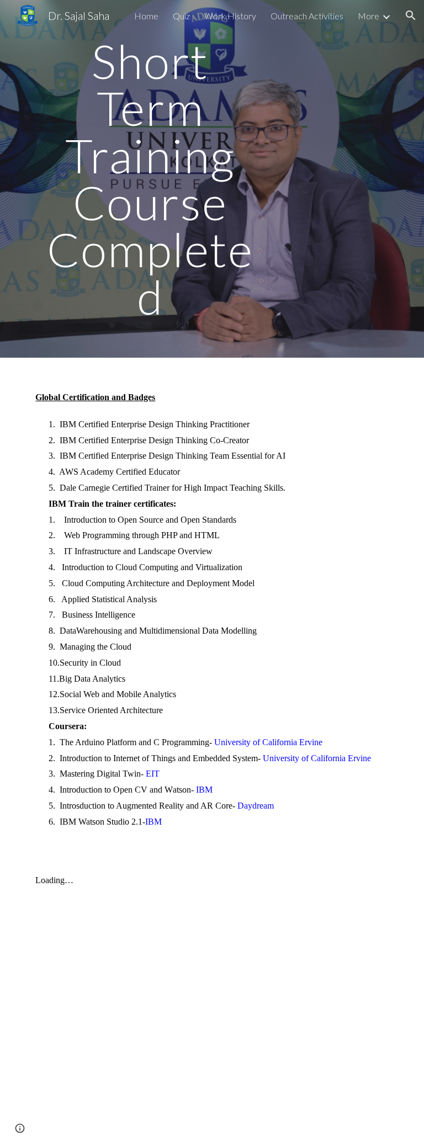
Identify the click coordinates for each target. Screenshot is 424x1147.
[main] (150, 179)
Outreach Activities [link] (307, 15)
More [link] (368, 15)
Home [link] (146, 15)
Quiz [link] (181, 15)
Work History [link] (230, 15)
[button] (411, 15)
